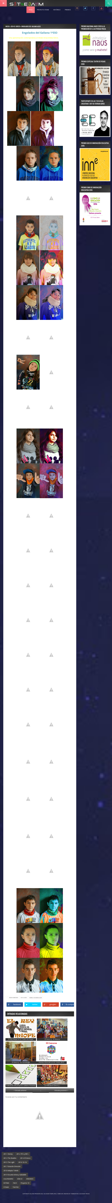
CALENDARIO (8, 1179)
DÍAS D (19, 1179)
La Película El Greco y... (52, 1085)
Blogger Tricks (85, 1193)
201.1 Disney (8, 1154)
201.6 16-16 (22, 1162)
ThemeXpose (75, 1193)
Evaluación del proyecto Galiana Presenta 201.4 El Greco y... (20, 1086)
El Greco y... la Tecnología (21, 1062)
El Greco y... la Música (52, 1039)
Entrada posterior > (61, 1090)
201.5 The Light (9, 1162)
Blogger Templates (50, 1193)
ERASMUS (29, 1179)
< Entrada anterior (20, 1090)
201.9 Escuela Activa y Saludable (15, 1175)
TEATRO (16, 1187)
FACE (15, 1183)
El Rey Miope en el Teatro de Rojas (20, 1039)
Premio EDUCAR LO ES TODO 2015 (51, 1062)
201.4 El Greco (24, 997)
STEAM (6, 1187)
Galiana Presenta (35, 1193)
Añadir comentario (13, 997)
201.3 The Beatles (10, 1158)
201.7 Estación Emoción (12, 1166)
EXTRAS (6, 1183)
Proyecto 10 (25, 1183)
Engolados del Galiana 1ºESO (39, 32)
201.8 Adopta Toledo (11, 1170)
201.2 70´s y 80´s (22, 1154)
